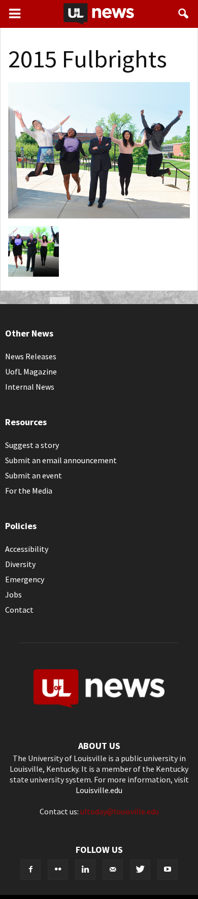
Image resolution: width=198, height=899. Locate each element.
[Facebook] (30, 869)
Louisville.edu (99, 790)
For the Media (28, 490)
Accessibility (26, 549)
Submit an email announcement (61, 460)
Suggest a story (32, 445)
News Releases (30, 356)
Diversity (20, 564)
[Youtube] (167, 869)
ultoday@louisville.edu (119, 811)
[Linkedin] (85, 869)
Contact (19, 610)
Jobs (13, 594)
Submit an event (33, 475)
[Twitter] (140, 869)
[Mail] (113, 869)
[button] (184, 13)
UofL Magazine (31, 371)
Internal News (29, 387)
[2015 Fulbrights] (99, 215)
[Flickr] (58, 869)
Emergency (24, 579)
